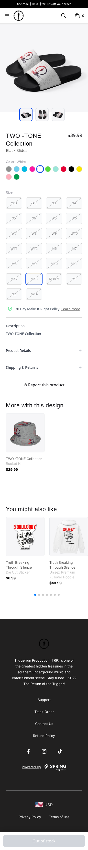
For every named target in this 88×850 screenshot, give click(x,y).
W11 (14, 248)
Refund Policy (44, 736)
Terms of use (59, 817)
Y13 (14, 203)
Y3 (54, 203)
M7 (74, 248)
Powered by (31, 767)
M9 (34, 263)
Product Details (18, 350)
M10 (54, 263)
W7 (14, 233)
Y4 (74, 203)
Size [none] (9, 192)
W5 (54, 218)
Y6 (34, 218)
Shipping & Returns (22, 367)
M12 (14, 278)
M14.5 (54, 278)
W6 (74, 218)
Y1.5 (34, 203)
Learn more (70, 309)
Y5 (14, 218)
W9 (54, 233)
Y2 (14, 294)
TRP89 (35, 4)
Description (15, 325)
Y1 (74, 278)
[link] (25, 433)
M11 (74, 263)
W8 (34, 233)
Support (44, 700)
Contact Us (44, 724)
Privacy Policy (30, 817)
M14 (34, 294)
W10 (74, 233)
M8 (14, 263)
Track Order (44, 712)
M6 (54, 248)
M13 (34, 278)
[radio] (14, 203)
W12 (34, 248)
